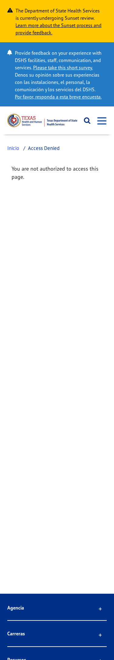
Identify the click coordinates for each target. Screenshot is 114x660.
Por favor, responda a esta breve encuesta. (58, 97)
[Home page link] (42, 120)
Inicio (13, 148)
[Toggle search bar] (85, 120)
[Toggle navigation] (100, 120)
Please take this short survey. (63, 67)
